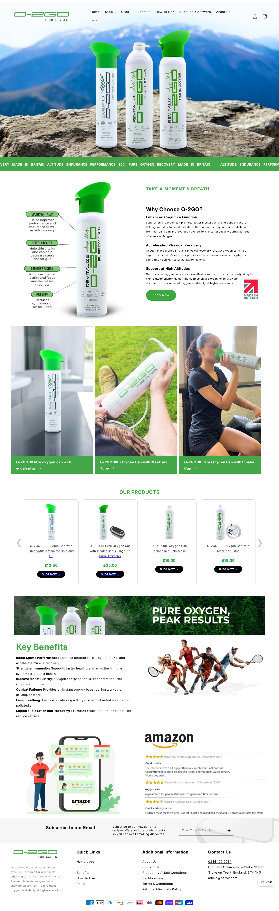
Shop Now (161, 295)
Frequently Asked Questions (164, 873)
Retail (81, 884)
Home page (85, 862)
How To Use (86, 878)
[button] (110, 11)
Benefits (83, 873)
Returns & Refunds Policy (161, 889)
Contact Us (151, 867)
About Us (149, 862)
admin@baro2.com (222, 878)
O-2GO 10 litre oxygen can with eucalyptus (43, 465)
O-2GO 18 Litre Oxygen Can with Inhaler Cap (219, 465)
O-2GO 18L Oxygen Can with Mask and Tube (134, 465)
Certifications (153, 878)
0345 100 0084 (219, 862)
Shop (81, 867)
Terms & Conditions (157, 884)
